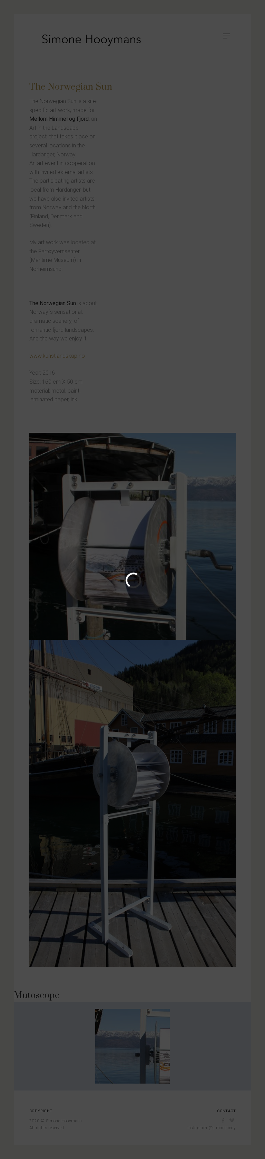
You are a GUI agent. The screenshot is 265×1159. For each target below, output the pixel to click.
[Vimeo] (232, 1120)
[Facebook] (223, 1120)
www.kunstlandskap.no (57, 356)
